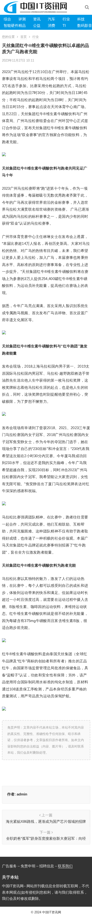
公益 (36, 25)
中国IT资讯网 (51, 912)
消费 (51, 25)
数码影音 (84, 25)
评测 (22, 19)
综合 (7, 19)
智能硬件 (11, 25)
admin (22, 794)
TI (64, 25)
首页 (23, 37)
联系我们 (65, 866)
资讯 (36, 19)
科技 (81, 19)
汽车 (51, 19)
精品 (22, 25)
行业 (66, 19)
